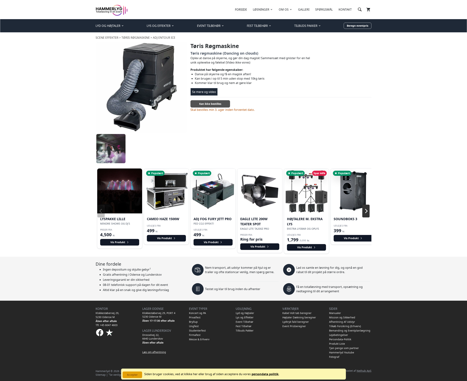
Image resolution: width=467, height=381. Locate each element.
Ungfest (194, 326)
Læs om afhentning (154, 352)
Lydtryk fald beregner (295, 321)
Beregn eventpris (357, 25)
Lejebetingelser (338, 335)
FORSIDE (241, 9)
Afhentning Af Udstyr (342, 321)
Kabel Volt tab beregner (297, 313)
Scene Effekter (107, 38)
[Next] (366, 211)
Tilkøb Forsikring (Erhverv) (345, 326)
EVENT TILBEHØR (209, 26)
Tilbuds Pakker (245, 330)
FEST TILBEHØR (257, 26)
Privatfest (194, 317)
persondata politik (265, 374)
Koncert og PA (197, 313)
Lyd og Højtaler (245, 313)
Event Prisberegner (294, 326)
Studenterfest (197, 330)
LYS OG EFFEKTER (159, 26)
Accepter (132, 374)
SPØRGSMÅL (324, 9)
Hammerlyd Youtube (341, 352)
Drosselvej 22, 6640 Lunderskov (152, 336)
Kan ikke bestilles (210, 104)
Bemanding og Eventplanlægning (349, 330)
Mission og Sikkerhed (342, 317)
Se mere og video (204, 92)
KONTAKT (345, 9)
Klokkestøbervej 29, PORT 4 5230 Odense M (158, 314)
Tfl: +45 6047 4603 (106, 325)
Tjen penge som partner (344, 348)
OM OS (284, 9)
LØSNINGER (261, 9)
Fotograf (334, 357)
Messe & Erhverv (199, 339)
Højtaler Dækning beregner (299, 317)
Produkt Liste (337, 343)
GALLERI (303, 9)
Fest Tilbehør (244, 326)
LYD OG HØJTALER (108, 26)
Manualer (335, 313)
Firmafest (194, 335)
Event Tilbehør (244, 321)
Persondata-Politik (340, 339)
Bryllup (193, 321)
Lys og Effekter (245, 317)
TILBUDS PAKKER (305, 26)
